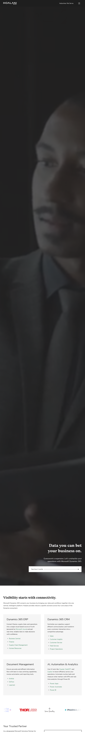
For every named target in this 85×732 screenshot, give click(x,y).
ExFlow (11, 682)
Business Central (14, 639)
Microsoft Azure (21, 629)
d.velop (11, 679)
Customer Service (56, 643)
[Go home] (10, 3)
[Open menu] (79, 3)
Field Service (54, 646)
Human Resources (15, 648)
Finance (11, 642)
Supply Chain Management (18, 645)
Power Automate (56, 687)
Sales (52, 636)
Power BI (53, 690)
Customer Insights (56, 639)
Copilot (49, 672)
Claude (61, 669)
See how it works (37, 569)
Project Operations (56, 649)
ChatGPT (68, 669)
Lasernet (12, 685)
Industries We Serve (66, 3)
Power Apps (54, 684)
